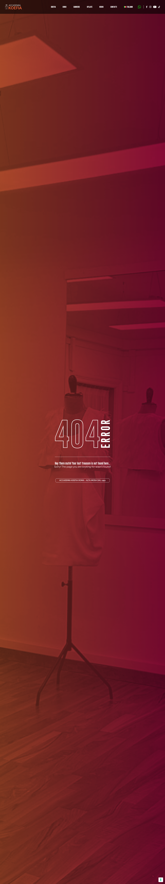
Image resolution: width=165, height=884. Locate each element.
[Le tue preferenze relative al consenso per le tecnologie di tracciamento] (160, 879)
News (101, 7)
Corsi (64, 7)
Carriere (76, 7)
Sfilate (89, 7)
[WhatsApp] (139, 6)
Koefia (53, 7)
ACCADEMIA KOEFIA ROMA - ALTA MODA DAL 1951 (82, 480)
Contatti (113, 7)
